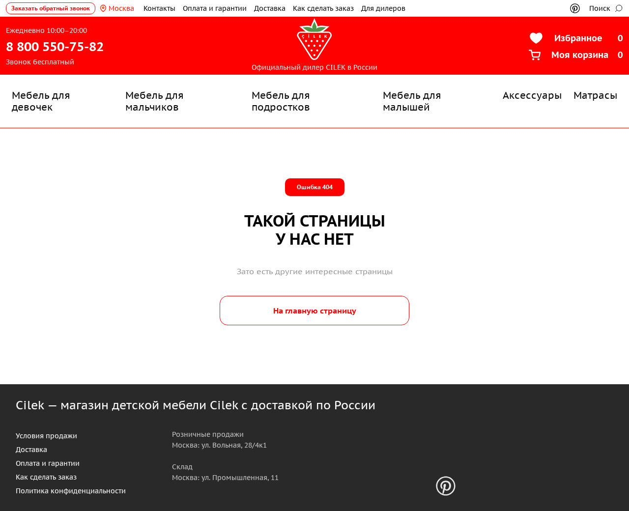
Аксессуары (532, 95)
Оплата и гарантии (215, 8)
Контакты (159, 8)
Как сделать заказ (323, 8)
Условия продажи (46, 435)
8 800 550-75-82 (55, 46)
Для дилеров (383, 8)
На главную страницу (314, 310)
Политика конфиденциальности (71, 490)
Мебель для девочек (41, 101)
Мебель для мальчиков (154, 101)
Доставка (270, 8)
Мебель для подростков (281, 101)
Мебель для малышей (412, 101)
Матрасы (595, 95)
